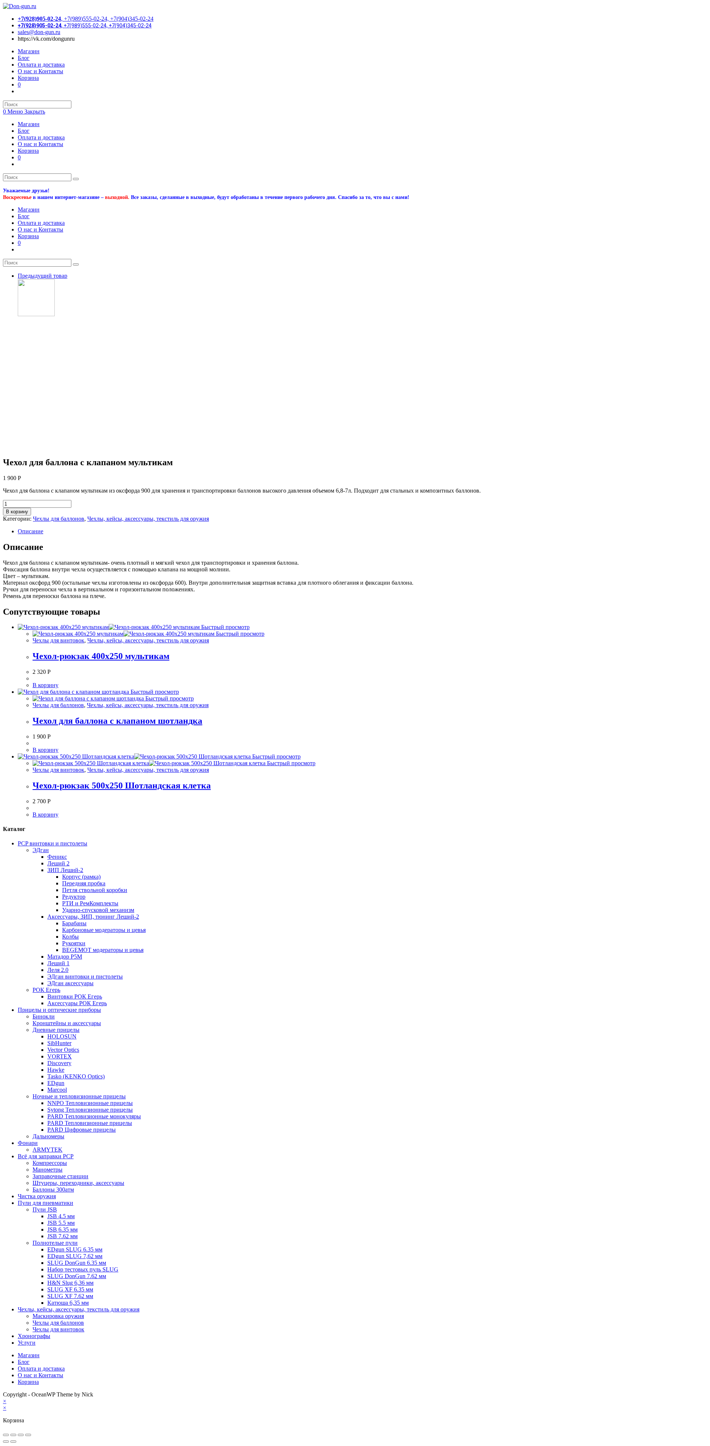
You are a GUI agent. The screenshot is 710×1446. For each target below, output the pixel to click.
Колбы (70, 936)
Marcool (57, 1090)
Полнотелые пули (55, 1243)
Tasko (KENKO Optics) (76, 1076)
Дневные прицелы (56, 1030)
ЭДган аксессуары (70, 983)
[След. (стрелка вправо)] (13, 1441)
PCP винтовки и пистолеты (52, 843)
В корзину (17, 511)
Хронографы (34, 1336)
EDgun (55, 1083)
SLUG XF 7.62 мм (70, 1296)
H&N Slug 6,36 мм (70, 1283)
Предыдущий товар (42, 276)
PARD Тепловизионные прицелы (89, 1123)
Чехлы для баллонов (58, 519)
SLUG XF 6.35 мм (70, 1289)
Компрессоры (50, 1163)
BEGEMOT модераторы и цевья (102, 950)
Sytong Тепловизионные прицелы (90, 1110)
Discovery (59, 1063)
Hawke (55, 1070)
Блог (24, 131)
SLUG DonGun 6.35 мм (76, 1263)
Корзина (28, 151)
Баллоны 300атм (53, 1189)
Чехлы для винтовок (58, 640)
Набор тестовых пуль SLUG (82, 1269)
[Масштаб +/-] (28, 1435)
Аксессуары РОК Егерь (77, 1003)
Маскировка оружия (58, 1316)
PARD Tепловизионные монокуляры (94, 1116)
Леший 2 (58, 863)
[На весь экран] (21, 1435)
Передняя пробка (83, 883)
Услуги (27, 1342)
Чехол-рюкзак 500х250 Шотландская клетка (122, 785)
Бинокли (44, 1016)
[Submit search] (76, 179)
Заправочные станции (60, 1176)
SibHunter (59, 1043)
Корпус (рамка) (81, 877)
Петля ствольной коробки (94, 890)
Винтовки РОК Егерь (74, 996)
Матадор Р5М (64, 956)
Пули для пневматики (45, 1203)
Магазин (29, 124)
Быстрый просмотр (225, 627)
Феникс (57, 857)
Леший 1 (58, 963)
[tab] (362, 531)
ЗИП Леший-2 (65, 870)
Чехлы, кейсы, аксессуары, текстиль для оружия (148, 519)
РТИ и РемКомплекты (90, 903)
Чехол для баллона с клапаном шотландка (117, 721)
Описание (30, 531)
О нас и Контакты (40, 144)
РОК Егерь (46, 990)
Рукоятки (73, 943)
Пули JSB (45, 1209)
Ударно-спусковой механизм (98, 910)
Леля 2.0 (57, 970)
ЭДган (41, 850)
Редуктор (73, 896)
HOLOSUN (62, 1036)
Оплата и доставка (41, 137)
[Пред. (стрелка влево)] (6, 1441)
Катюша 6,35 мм (68, 1303)
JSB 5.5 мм (61, 1223)
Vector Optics (63, 1050)
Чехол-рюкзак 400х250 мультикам (101, 656)
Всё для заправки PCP (46, 1156)
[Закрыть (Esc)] (6, 1435)
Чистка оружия (37, 1196)
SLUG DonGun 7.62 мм (76, 1276)
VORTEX (59, 1056)
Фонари (28, 1143)
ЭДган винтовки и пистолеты (85, 976)
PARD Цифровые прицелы (81, 1129)
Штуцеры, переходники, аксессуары (78, 1183)
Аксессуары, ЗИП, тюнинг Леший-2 (93, 916)
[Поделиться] (13, 1435)
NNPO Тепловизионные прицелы (90, 1103)
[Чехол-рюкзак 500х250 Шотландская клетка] (36, 314)
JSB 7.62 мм (62, 1236)
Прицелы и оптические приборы (59, 1010)
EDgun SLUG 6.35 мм (74, 1249)
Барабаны (74, 923)
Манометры (47, 1169)
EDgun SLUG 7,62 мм (74, 1256)
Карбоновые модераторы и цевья (104, 930)
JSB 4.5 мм (61, 1216)
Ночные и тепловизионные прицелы (79, 1096)
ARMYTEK (47, 1149)
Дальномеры (48, 1136)
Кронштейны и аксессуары (67, 1023)
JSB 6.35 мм (62, 1229)
